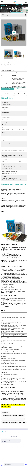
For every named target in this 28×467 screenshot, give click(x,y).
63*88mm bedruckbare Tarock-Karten (13, 419)
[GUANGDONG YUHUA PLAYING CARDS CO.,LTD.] (14, 2)
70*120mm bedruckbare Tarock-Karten (13, 415)
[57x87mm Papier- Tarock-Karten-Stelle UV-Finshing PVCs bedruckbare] (13, 32)
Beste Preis (7, 88)
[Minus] (26, 432)
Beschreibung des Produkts (20, 93)
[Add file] (2, 464)
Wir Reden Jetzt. (20, 88)
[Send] (26, 464)
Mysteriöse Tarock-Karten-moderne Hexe (13, 422)
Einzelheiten (7, 93)
